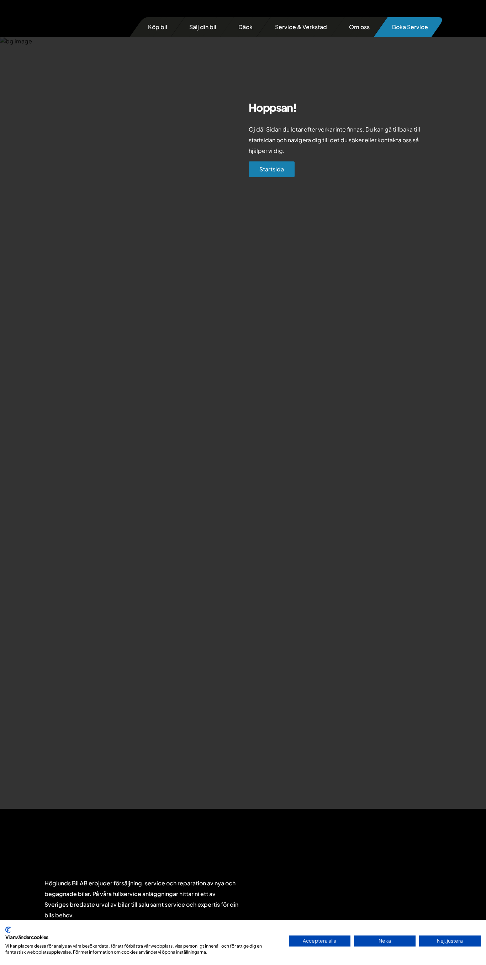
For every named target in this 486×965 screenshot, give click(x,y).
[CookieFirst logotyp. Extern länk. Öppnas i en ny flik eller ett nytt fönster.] (8, 930)
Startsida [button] (271, 169)
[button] (157, 27)
